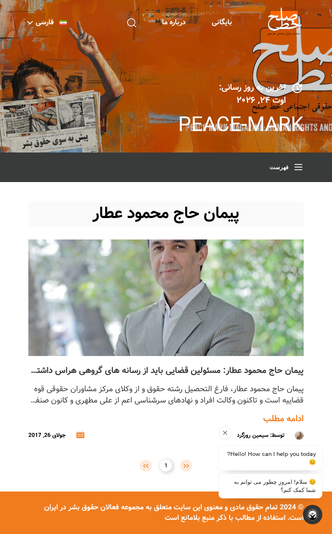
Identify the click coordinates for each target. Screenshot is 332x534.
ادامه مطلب (283, 419)
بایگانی (222, 22)
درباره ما (174, 22)
